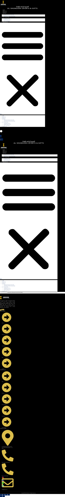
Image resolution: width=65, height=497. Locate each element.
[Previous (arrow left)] (1, 496)
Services (4, 13)
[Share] (6, 494)
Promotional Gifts (7, 124)
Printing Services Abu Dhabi (9, 284)
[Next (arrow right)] (4, 496)
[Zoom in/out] (1, 494)
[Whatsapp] (3, 486)
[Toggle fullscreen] (4, 494)
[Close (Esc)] (9, 494)
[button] (22, 69)
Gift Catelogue (7, 125)
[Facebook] (3, 480)
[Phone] (3, 483)
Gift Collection (6, 17)
